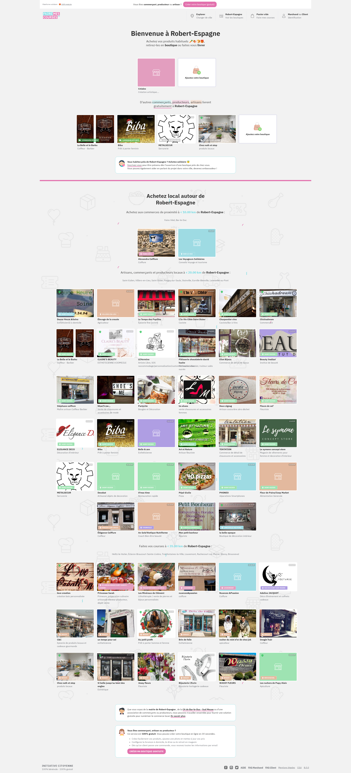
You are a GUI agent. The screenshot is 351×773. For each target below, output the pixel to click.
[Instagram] (231, 767)
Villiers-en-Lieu (142, 280)
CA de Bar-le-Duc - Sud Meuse (198, 709)
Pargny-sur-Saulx (172, 280)
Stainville (186, 280)
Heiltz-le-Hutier (119, 554)
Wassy (224, 554)
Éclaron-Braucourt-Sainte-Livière (144, 554)
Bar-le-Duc (181, 220)
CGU (299, 767)
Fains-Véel (169, 220)
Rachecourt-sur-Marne (208, 554)
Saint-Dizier (157, 280)
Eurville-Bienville (200, 280)
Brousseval (233, 554)
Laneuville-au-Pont (219, 280)
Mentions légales (286, 767)
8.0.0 (306, 767)
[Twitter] (236, 767)
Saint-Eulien (128, 280)
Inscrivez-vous (134, 165)
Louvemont (190, 554)
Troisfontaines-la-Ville (173, 554)
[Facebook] (225, 767)
